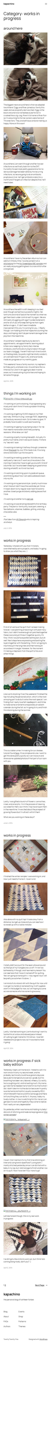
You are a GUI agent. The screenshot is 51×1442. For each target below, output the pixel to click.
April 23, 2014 (8, 1048)
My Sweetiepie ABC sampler (31, 263)
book (17, 351)
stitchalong (8, 263)
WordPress (43, 1339)
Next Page (41, 1285)
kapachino (9, 3)
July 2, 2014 (8, 528)
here (17, 753)
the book (12, 450)
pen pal (30, 499)
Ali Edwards (21, 519)
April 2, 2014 (8, 1268)
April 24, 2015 (8, 381)
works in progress (17, 540)
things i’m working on (20, 393)
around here (13, 28)
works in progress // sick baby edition (22, 1062)
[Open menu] (46, 3)
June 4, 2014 (8, 823)
